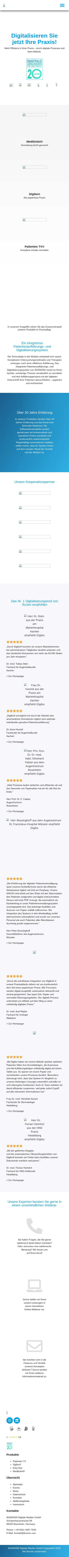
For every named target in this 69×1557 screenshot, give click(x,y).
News (15, 1491)
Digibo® (17, 1464)
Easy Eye (17, 1468)
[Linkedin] (17, 1420)
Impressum (18, 1504)
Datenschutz (19, 1494)
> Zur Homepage (15, 676)
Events (16, 1487)
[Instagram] (9, 1420)
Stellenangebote (21, 1501)
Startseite (17, 1484)
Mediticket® (19, 1471)
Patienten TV (19, 1461)
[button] (62, 5)
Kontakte (17, 1497)
